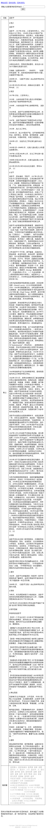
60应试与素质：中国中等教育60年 (23, 778)
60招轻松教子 (29, 781)
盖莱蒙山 (13, 767)
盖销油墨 (28, 772)
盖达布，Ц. (35, 769)
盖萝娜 (30, 767)
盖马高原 (13, 776)
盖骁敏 (20, 776)
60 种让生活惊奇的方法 (19, 785)
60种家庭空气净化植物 (18, 783)
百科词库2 (21, 3)
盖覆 (40, 767)
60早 (21, 781)
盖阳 (39, 772)
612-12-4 (27, 790)
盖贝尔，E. (14, 769)
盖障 (12, 774)
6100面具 (13, 787)
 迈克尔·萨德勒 (16, 801)
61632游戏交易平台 (17, 803)
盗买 (32, 776)
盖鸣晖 (27, 776)
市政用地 (38, 798)
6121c (34, 790)
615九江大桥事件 (30, 801)
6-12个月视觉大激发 (17, 794)
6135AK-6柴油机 (32, 794)
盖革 (21, 774)
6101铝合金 (22, 787)
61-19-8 (30, 787)
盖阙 (35, 772)
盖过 (42, 769)
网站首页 (4, 3)
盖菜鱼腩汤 (22, 767)
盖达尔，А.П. (25, 769)
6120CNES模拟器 (16, 790)
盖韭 (35, 774)
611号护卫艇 (39, 787)
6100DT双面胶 (34, 785)
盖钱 (22, 772)
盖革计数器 (28, 774)
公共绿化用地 (27, 798)
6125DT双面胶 (29, 792)
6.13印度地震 (15, 798)
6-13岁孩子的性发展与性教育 (28, 796)
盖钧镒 (17, 772)
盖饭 (39, 774)
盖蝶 (35, 767)
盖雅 (16, 774)
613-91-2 (13, 796)
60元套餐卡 (14, 781)
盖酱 (12, 772)
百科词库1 (12, 3)
